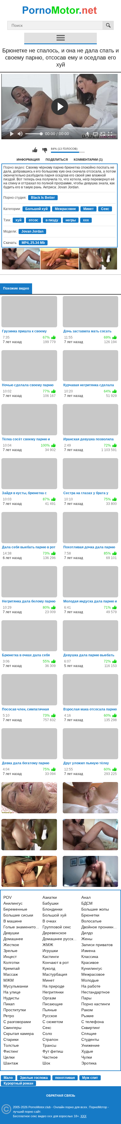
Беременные (15, 909)
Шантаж (10, 1063)
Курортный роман (18, 1083)
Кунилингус (91, 968)
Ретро (8, 1015)
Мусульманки (15, 986)
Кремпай (11, 968)
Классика (89, 956)
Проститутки (14, 1010)
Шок (46, 1063)
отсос (33, 220)
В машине (12, 921)
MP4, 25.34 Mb (33, 243)
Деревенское (54, 933)
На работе (90, 986)
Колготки (11, 962)
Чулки (86, 1057)
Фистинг (10, 1051)
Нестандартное (95, 992)
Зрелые (10, 950)
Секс (105, 209)
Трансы (49, 1045)
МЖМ (8, 980)
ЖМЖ (47, 944)
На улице (12, 992)
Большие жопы (95, 909)
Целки (9, 1057)
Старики (11, 1039)
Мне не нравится (44, 150)
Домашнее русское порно (66, 939)
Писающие (52, 1004)
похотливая (65, 1078)
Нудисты (11, 998)
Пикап (9, 1004)
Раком (87, 1010)
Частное (50, 1057)
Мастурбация (54, 974)
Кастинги (50, 956)
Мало (8, 1078)
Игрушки (50, 950)
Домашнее (13, 939)
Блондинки (52, 909)
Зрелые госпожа (34, 1078)
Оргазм (49, 998)
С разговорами (17, 1021)
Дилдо (87, 933)
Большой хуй (36, 209)
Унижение (90, 1045)
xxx (86, 220)
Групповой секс (56, 927)
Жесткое (11, 944)
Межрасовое (65, 209)
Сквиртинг (90, 1027)
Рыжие (87, 1015)
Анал (86, 897)
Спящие (89, 1033)
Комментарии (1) (88, 159)
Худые (87, 1051)
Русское (49, 1015)
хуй (18, 220)
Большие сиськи (18, 915)
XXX (83, 1116)
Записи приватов (97, 944)
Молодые (90, 980)
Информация (28, 159)
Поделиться (57, 159)
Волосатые (91, 921)
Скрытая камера (18, 1033)
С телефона (92, 1021)
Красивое (90, 962)
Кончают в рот (55, 962)
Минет (88, 209)
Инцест (10, 956)
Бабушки (50, 903)
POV (7, 897)
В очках (49, 921)
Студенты (90, 1039)
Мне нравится (35, 150)
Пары (86, 998)
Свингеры (12, 1027)
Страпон (50, 1039)
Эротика (89, 1063)
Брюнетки (90, 915)
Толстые (11, 1045)
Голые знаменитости (22, 927)
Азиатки (49, 897)
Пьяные (49, 1010)
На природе (53, 986)
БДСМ (87, 903)
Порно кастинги (95, 1004)
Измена (88, 950)
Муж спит (90, 1078)
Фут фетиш (52, 1051)
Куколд (48, 968)
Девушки (11, 933)
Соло (47, 1033)
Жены (86, 939)
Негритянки (53, 992)
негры (71, 220)
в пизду (52, 220)
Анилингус (13, 903)
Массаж (10, 974)
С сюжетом (52, 1021)
